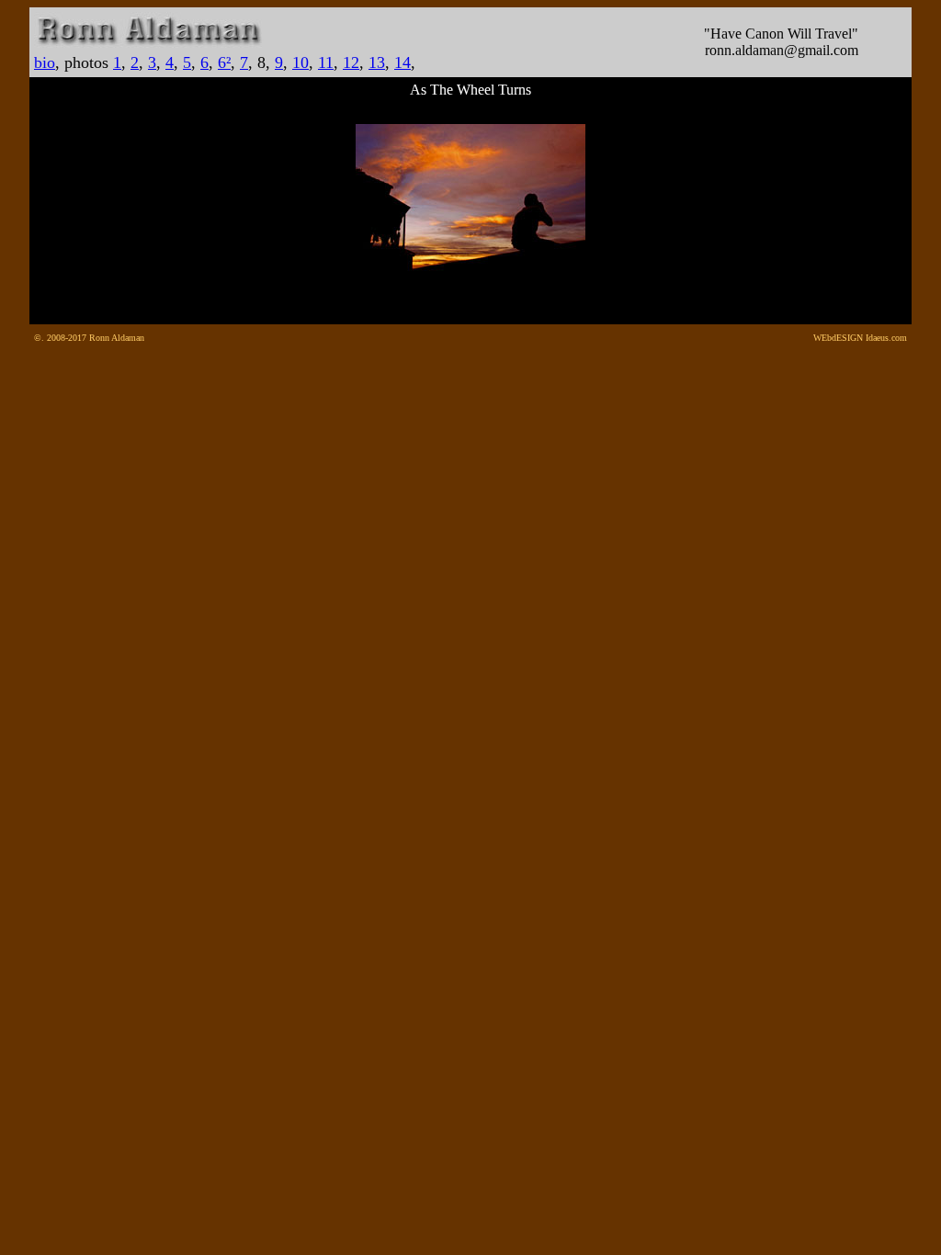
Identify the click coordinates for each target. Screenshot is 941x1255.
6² (224, 62)
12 (351, 62)
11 (326, 62)
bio (44, 62)
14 (402, 62)
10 (300, 62)
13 (376, 62)
